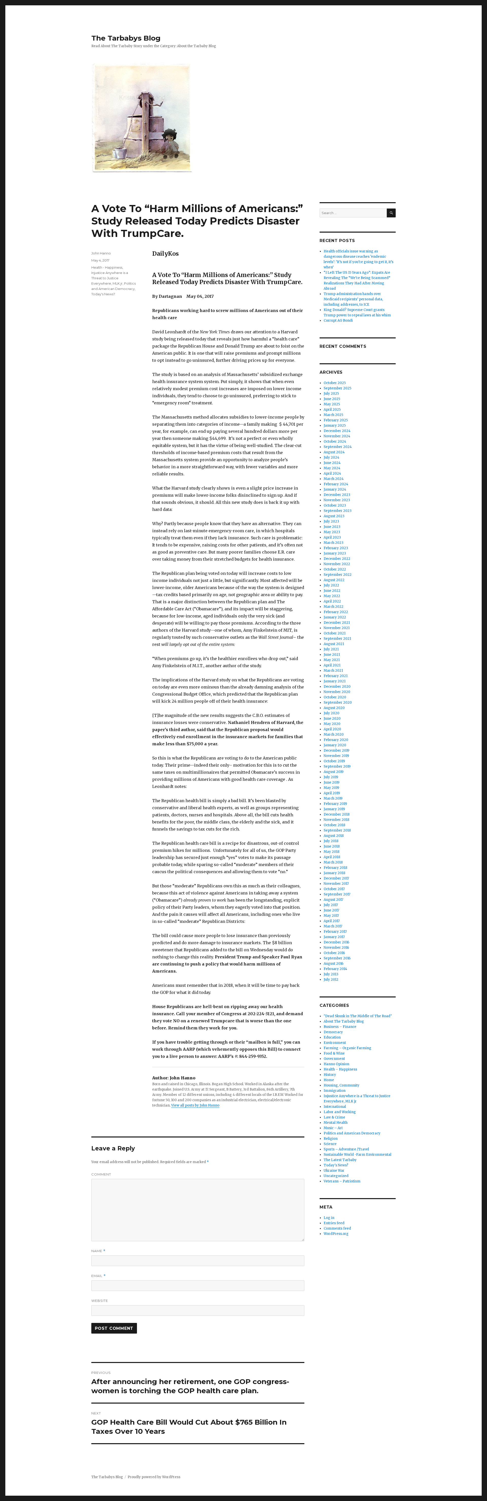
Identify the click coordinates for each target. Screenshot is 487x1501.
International (335, 1107)
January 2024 (335, 489)
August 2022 (334, 580)
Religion (331, 1138)
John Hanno (101, 253)
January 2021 (334, 681)
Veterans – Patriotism (342, 1181)
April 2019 (332, 793)
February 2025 (336, 420)
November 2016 (336, 947)
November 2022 (337, 564)
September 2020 (338, 702)
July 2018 (331, 841)
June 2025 (332, 399)
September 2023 (338, 511)
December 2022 (337, 559)
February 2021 (335, 676)
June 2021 (332, 654)
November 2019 (336, 756)
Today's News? (103, 294)
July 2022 (331, 585)
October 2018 (334, 825)
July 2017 (331, 905)
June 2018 (332, 846)
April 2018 (332, 857)
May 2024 (332, 468)
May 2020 (332, 724)
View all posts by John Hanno (195, 1105)
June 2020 (332, 718)
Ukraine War (334, 1170)
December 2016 (336, 942)
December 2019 (336, 750)
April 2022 (332, 601)
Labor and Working (340, 1112)
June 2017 (331, 910)
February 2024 (336, 484)
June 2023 (332, 527)
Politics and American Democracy (352, 1133)
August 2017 (333, 900)
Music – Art (333, 1128)
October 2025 (335, 383)
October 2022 (335, 569)
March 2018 (333, 862)
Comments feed (337, 1228)
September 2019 (337, 766)
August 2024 (334, 452)
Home (329, 1080)
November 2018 (336, 820)
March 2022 (333, 607)
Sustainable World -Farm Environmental (357, 1154)
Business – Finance (340, 1027)
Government (334, 1059)
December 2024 (337, 431)
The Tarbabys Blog (126, 38)
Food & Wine (334, 1053)
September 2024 (338, 447)
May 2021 (332, 660)
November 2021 (337, 628)
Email (98, 1276)
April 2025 (332, 409)
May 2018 (331, 852)
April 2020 (332, 729)
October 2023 (335, 505)
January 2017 (334, 937)
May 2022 (332, 596)
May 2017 (331, 915)
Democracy (333, 1032)
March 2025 (333, 415)
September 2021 (337, 638)
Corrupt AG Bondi (338, 320)
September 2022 (338, 575)
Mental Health (335, 1122)
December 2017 (336, 878)
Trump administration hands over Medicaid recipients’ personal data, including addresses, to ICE (353, 299)
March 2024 (334, 479)
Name (98, 1251)
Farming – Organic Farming (347, 1048)
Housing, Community (341, 1085)
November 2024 (337, 436)
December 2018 (337, 814)
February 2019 (335, 804)
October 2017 (334, 889)
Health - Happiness (106, 267)
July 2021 (331, 649)
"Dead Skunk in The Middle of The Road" (358, 1016)
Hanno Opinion (336, 1064)
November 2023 (337, 500)
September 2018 (337, 830)
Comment (101, 1174)
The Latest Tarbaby (340, 1160)
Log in (329, 1218)
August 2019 (333, 772)
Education (332, 1037)
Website (99, 1301)
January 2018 (334, 873)
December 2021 (337, 622)
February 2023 (336, 548)
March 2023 (333, 543)
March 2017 (333, 926)
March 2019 (333, 798)
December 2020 (337, 686)
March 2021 (333, 670)
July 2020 (331, 713)
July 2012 (331, 979)
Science (330, 1144)
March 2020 (334, 734)
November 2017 (336, 884)
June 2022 (332, 591)
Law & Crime (334, 1117)
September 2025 (337, 388)
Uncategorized (336, 1176)
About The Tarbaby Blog (344, 1021)
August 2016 (333, 963)
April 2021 (332, 665)
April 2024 (332, 473)
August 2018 (334, 836)
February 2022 (336, 612)
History (330, 1075)
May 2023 (332, 532)
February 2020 (336, 740)
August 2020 (334, 708)
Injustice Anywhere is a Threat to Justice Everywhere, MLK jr (109, 278)
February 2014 (335, 969)
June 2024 (332, 463)
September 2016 (337, 958)
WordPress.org (336, 1234)
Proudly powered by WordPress (154, 1477)
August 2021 (334, 644)
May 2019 (331, 788)
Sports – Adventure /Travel (346, 1149)
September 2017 (337, 894)
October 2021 (334, 633)
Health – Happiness (340, 1069)
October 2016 (334, 953)
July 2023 (331, 521)
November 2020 (337, 692)
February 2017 (335, 931)
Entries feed (334, 1223)
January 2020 (335, 745)
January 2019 (334, 809)
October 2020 (335, 697)
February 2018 (335, 868)
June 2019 (331, 782)
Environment (335, 1043)
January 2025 (335, 425)
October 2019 (334, 761)
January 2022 (335, 617)
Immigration (334, 1091)
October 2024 (335, 441)
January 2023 (335, 553)
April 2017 (332, 921)
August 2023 (334, 516)
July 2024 (331, 457)
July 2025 (331, 393)
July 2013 (331, 974)
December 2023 (337, 495)
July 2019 (331, 777)
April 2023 (332, 537)
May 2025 (332, 404)
